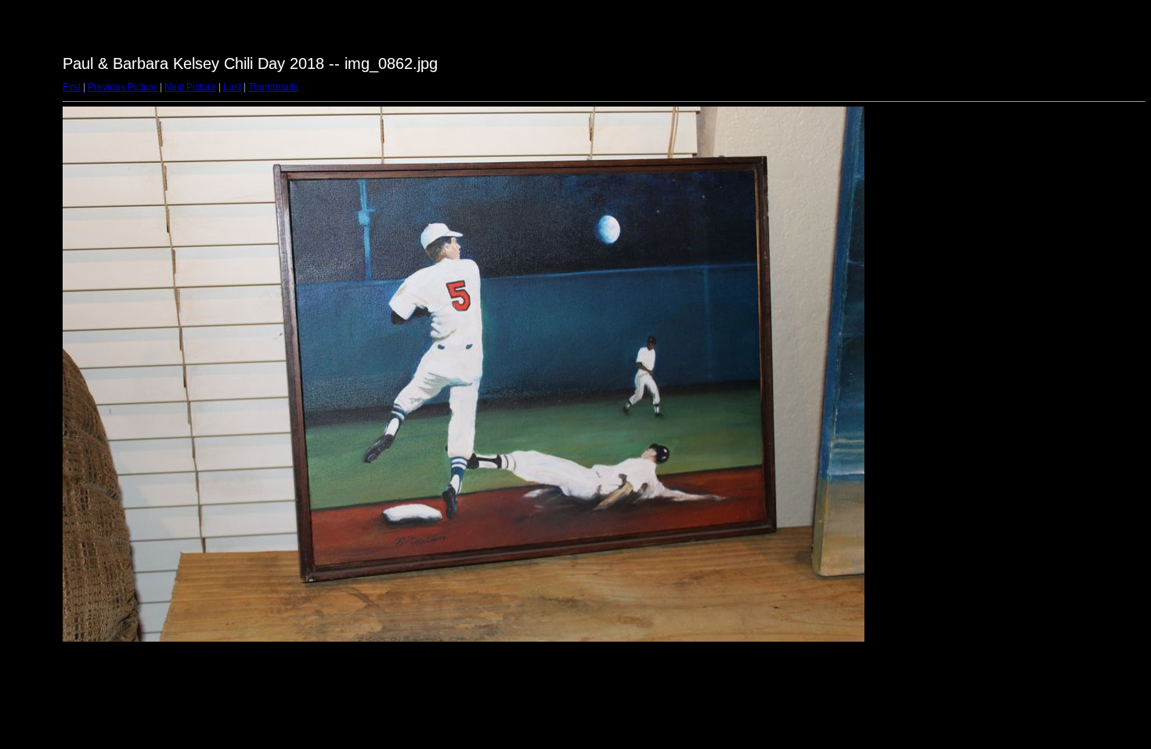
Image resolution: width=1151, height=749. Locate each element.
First (72, 86)
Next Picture (190, 86)
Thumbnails (273, 86)
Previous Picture (122, 86)
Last (232, 86)
